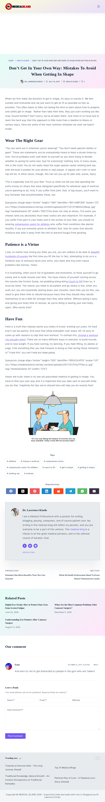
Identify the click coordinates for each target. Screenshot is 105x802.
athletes (11, 461)
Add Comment (15, 710)
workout (29, 473)
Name (10, 700)
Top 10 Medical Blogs (65, 767)
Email (43, 700)
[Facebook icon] (25, 546)
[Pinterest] (35, 491)
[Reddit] (58, 491)
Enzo (17, 665)
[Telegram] (70, 491)
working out (13, 473)
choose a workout (30, 461)
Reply (96, 665)
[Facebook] (11, 491)
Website (76, 700)
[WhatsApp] (82, 491)
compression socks (54, 461)
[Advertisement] (52, 33)
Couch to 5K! (75, 281)
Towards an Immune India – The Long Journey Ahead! (23, 767)
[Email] (94, 491)
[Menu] (98, 6)
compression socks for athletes (32, 224)
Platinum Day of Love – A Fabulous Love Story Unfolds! (75, 780)
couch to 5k (49, 467)
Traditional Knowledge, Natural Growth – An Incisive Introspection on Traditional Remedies (27, 780)
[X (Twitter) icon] (35, 546)
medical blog (77, 529)
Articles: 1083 (28, 552)
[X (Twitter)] (23, 491)
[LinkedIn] (47, 491)
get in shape (66, 467)
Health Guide (72, 82)
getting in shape (86, 467)
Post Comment (15, 736)
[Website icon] (30, 546)
